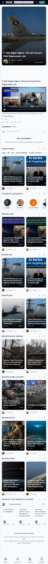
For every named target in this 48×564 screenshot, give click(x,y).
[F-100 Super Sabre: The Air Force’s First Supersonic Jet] (24, 36)
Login (42, 2)
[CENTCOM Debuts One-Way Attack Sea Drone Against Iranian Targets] (13, 171)
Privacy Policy (26, 543)
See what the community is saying (17, 499)
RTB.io (24, 539)
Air (6, 119)
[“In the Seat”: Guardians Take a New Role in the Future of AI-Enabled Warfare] (13, 436)
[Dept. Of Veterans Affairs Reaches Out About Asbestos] (13, 395)
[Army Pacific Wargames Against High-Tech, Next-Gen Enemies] (13, 232)
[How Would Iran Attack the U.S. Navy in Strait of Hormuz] (13, 313)
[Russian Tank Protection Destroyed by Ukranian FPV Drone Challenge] (13, 354)
